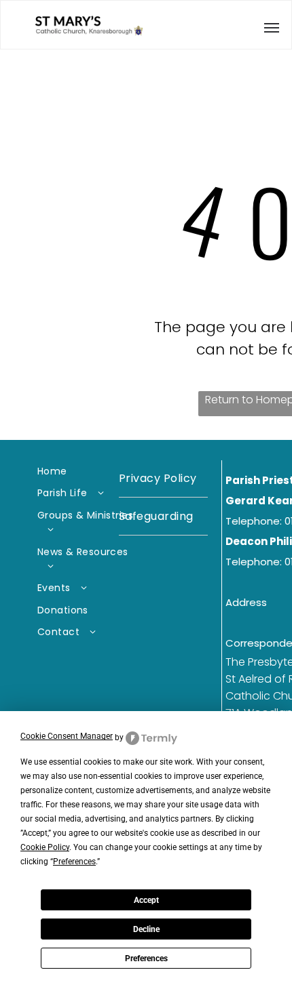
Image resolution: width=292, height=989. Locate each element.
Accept (146, 900)
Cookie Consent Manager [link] (66, 736)
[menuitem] (87, 471)
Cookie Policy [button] (44, 847)
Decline (146, 929)
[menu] (271, 27)
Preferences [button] (74, 861)
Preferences (146, 958)
